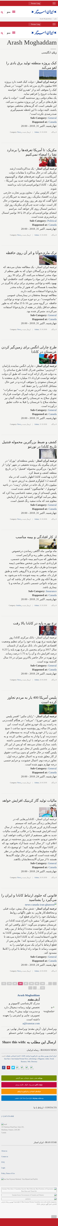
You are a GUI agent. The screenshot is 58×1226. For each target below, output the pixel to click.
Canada (53, 121)
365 (37, 984)
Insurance (51, 591)
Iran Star (7, 1059)
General (52, 117)
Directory (34, 1062)
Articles (18, 605)
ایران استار (52, 1056)
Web (29, 1062)
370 (9, 984)
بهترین (46, 1056)
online (47, 1059)
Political (52, 220)
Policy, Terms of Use (8, 1173)
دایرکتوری (34, 1056)
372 (42, 988)
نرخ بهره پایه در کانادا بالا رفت (35, 623)
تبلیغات (8, 1056)
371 (4, 984)
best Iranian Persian (18, 1059)
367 (26, 984)
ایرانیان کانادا (26, 1056)
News (19, 132)
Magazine (41, 1059)
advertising (32, 1059)
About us (4, 1151)
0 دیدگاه (54, 132)
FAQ (3, 1162)
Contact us (4, 1157)
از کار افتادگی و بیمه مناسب (36, 537)
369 (15, 984)
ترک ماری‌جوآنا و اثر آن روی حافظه (31, 253)
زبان (54, 52)
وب (39, 1056)
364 (42, 984)
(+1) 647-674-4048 (7, 1116)
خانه (55, 19)
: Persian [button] (35, 3)
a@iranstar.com (31, 1023)
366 (31, 984)
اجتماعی (13, 1056)
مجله (42, 1056)
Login (3, 1168)
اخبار (18, 1056)
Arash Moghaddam (28, 995)
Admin (36, 132)
